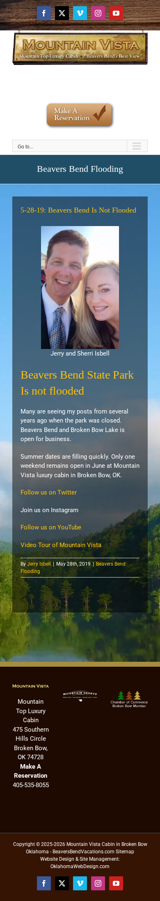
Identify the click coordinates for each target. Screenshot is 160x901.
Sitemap (125, 852)
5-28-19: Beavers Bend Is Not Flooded (78, 210)
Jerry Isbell (39, 564)
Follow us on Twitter (49, 492)
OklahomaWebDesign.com (80, 866)
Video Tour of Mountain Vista (61, 545)
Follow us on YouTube (51, 527)
